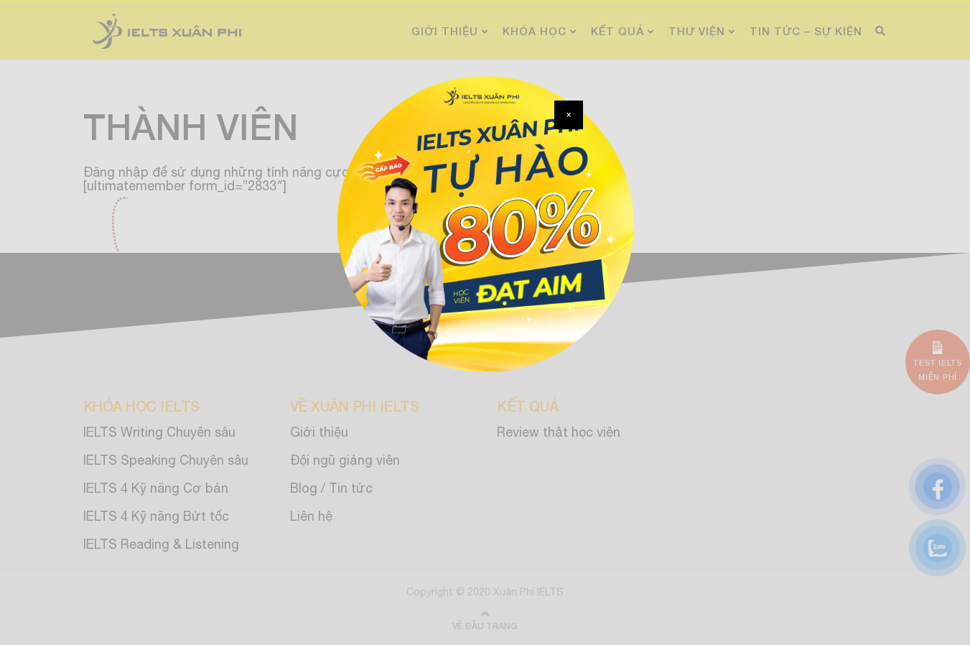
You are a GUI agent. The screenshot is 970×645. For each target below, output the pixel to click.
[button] (568, 115)
